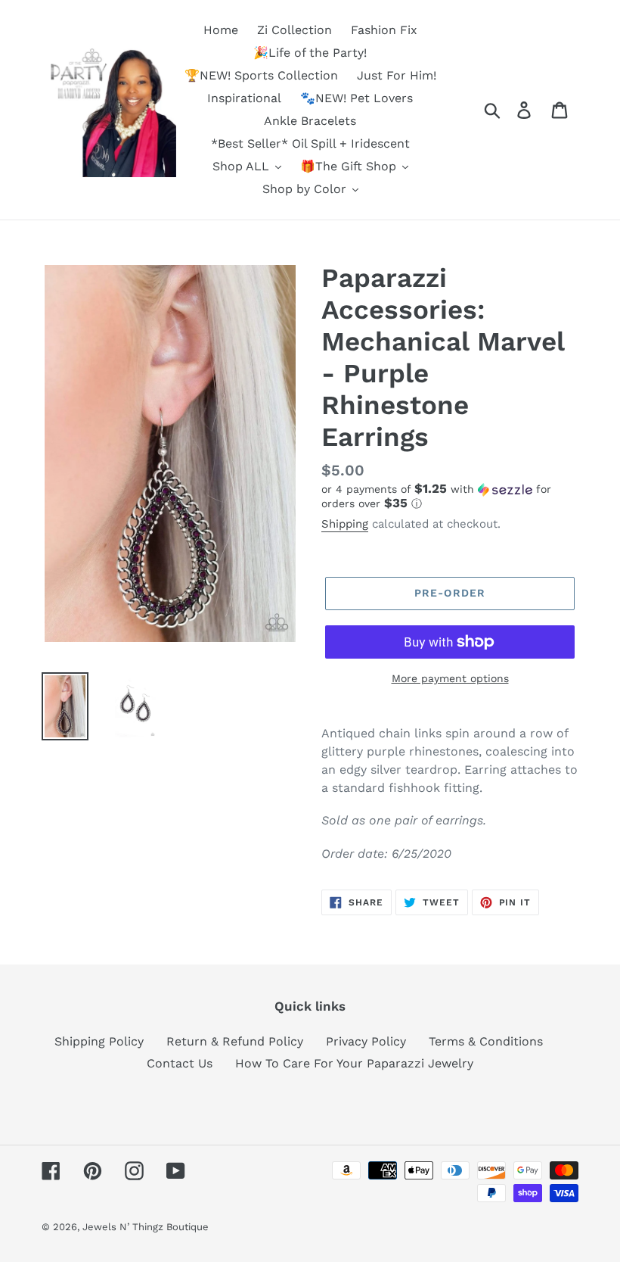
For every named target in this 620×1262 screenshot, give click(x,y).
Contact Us (179, 1063)
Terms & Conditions (486, 1041)
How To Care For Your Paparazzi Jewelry (354, 1063)
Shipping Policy (99, 1041)
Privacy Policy (366, 1041)
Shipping (344, 524)
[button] (449, 496)
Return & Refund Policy (234, 1041)
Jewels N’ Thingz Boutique (145, 1226)
